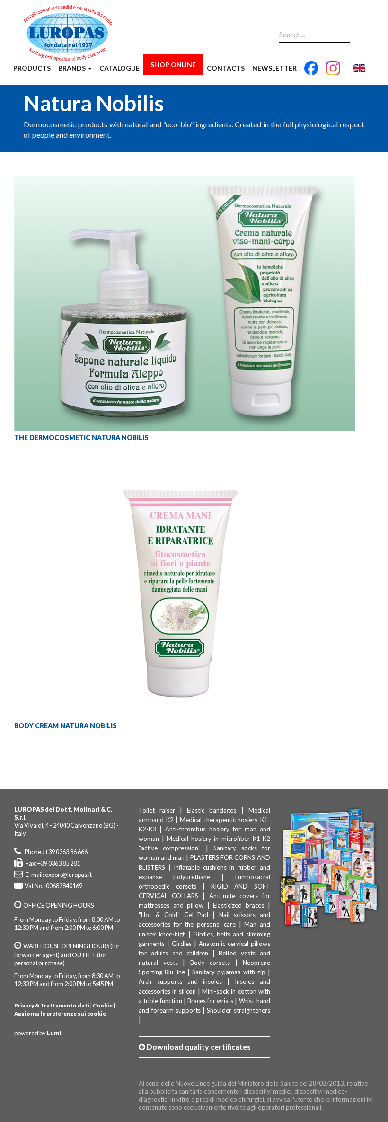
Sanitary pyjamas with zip (228, 972)
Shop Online (173, 65)
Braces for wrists (210, 1001)
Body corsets (210, 962)
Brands (72, 68)
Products (32, 68)
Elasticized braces (238, 905)
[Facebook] (311, 72)
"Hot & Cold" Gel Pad (173, 915)
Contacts (226, 68)
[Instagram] (333, 72)
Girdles (182, 943)
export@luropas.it (68, 874)
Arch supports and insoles (180, 981)
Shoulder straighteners (238, 1010)
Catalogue (119, 68)
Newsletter (274, 68)
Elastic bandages (211, 810)
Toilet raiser (157, 810)
